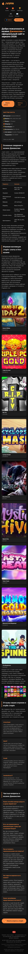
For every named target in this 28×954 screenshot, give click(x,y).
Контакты (17, 15)
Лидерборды (20, 9)
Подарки (13, 9)
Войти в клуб (20, 104)
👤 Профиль (9, 19)
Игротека (11, 15)
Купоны (7, 9)
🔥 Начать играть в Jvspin (14, 921)
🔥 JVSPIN (8, 3)
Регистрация (19, 19)
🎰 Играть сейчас (7, 104)
